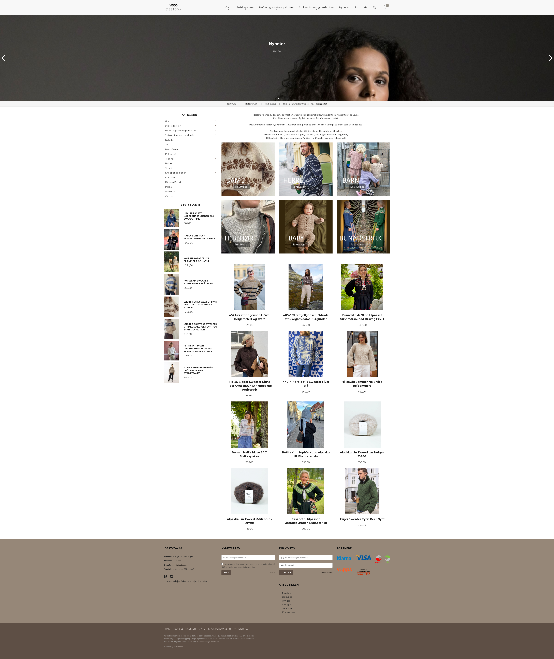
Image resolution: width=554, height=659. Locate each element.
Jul (166, 144)
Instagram (287, 604)
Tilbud (168, 168)
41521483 (177, 560)
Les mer (272, 573)
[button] (551, 58)
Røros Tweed (172, 149)
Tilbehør (169, 158)
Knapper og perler (175, 172)
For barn (170, 177)
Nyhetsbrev (241, 629)
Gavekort (170, 191)
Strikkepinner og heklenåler (180, 135)
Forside (286, 593)
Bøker (168, 163)
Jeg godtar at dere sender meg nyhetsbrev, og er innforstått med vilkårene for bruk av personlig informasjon (248, 566)
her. (340, 130)
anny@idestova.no (180, 565)
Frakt (167, 629)
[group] (277, 58)
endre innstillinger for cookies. (208, 641)
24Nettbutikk (178, 646)
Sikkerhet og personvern (215, 629)
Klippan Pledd (173, 182)
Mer (366, 7)
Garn (167, 121)
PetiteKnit (170, 154)
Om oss (169, 196)
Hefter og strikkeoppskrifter (180, 130)
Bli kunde (287, 596)
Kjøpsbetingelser (184, 629)
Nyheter (169, 140)
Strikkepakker (172, 125)
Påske (168, 187)
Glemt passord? (327, 572)
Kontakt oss (288, 612)
